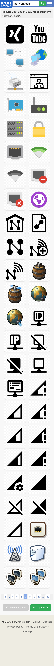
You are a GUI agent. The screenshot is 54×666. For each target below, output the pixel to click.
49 (47, 596)
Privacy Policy (15, 626)
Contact (47, 621)
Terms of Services (36, 626)
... (9, 596)
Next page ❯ (40, 607)
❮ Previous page (15, 607)
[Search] (42, 3)
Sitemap (27, 631)
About (36, 621)
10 (39, 596)
